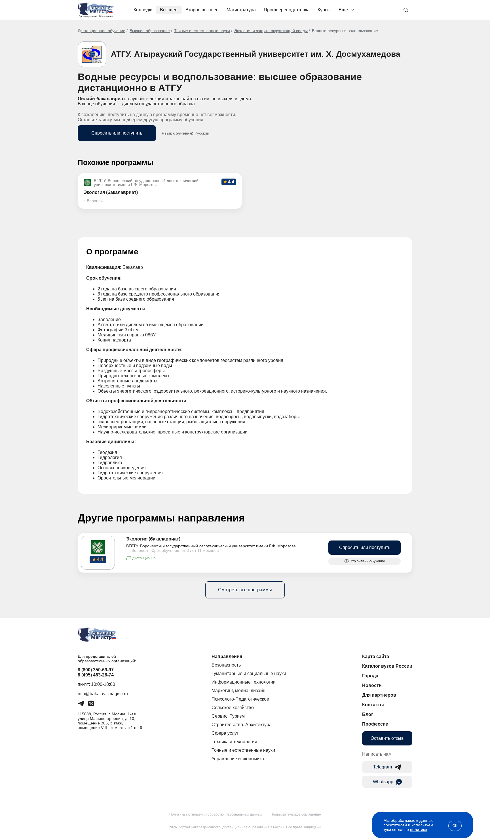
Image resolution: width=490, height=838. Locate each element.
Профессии (375, 724)
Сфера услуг (225, 733)
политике (418, 829)
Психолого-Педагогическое (240, 699)
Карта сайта (375, 656)
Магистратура (241, 9)
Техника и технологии (234, 741)
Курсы (324, 9)
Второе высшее (202, 9)
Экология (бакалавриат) (153, 539)
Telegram (382, 766)
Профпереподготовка (287, 9)
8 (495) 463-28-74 (96, 675)
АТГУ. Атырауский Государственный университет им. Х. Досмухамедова (255, 54)
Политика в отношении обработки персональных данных (215, 814)
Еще (343, 9)
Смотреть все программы (245, 589)
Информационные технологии (244, 682)
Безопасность (226, 665)
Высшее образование (150, 30)
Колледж (143, 9)
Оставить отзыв (387, 738)
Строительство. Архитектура (242, 724)
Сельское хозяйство (233, 707)
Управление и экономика (238, 758)
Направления (227, 656)
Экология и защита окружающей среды (271, 30)
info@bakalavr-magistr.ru (103, 693)
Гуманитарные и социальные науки (249, 673)
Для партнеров (379, 695)
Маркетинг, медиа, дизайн (238, 690)
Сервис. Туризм (228, 716)
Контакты (373, 704)
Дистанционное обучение (101, 30)
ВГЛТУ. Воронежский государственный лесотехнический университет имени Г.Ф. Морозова (211, 546)
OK (455, 826)
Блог (367, 714)
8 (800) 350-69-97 (96, 669)
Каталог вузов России (387, 666)
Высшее (169, 9)
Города (370, 675)
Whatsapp (383, 781)
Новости (372, 685)
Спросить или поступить (116, 133)
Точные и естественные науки (202, 30)
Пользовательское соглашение (296, 814)
